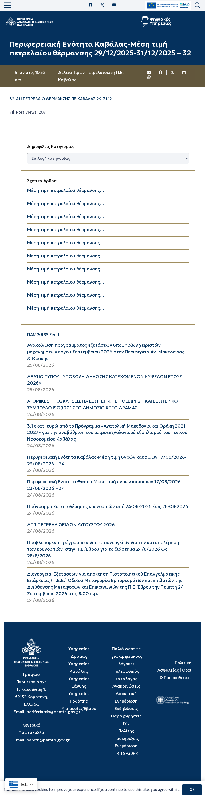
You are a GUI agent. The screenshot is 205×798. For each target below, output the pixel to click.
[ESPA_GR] (168, 5)
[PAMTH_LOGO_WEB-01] (29, 21)
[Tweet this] (172, 72)
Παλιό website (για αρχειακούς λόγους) (126, 656)
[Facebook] (91, 5)
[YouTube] (114, 5)
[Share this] (161, 72)
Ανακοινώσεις (126, 686)
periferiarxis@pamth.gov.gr (53, 711)
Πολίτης (126, 730)
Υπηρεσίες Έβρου (79, 708)
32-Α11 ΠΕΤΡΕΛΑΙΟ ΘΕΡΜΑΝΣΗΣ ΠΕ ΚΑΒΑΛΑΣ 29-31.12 (61, 99)
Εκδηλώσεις (126, 708)
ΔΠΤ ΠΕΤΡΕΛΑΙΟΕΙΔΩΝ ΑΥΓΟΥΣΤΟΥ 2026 (71, 525)
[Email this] (149, 72)
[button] (197, 5)
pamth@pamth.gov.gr (48, 740)
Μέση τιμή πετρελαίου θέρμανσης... (65, 190)
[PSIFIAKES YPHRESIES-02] (156, 21)
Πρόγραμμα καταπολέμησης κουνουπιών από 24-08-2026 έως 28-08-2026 (107, 506)
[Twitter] (102, 5)
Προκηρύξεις (126, 738)
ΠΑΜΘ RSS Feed (43, 334)
